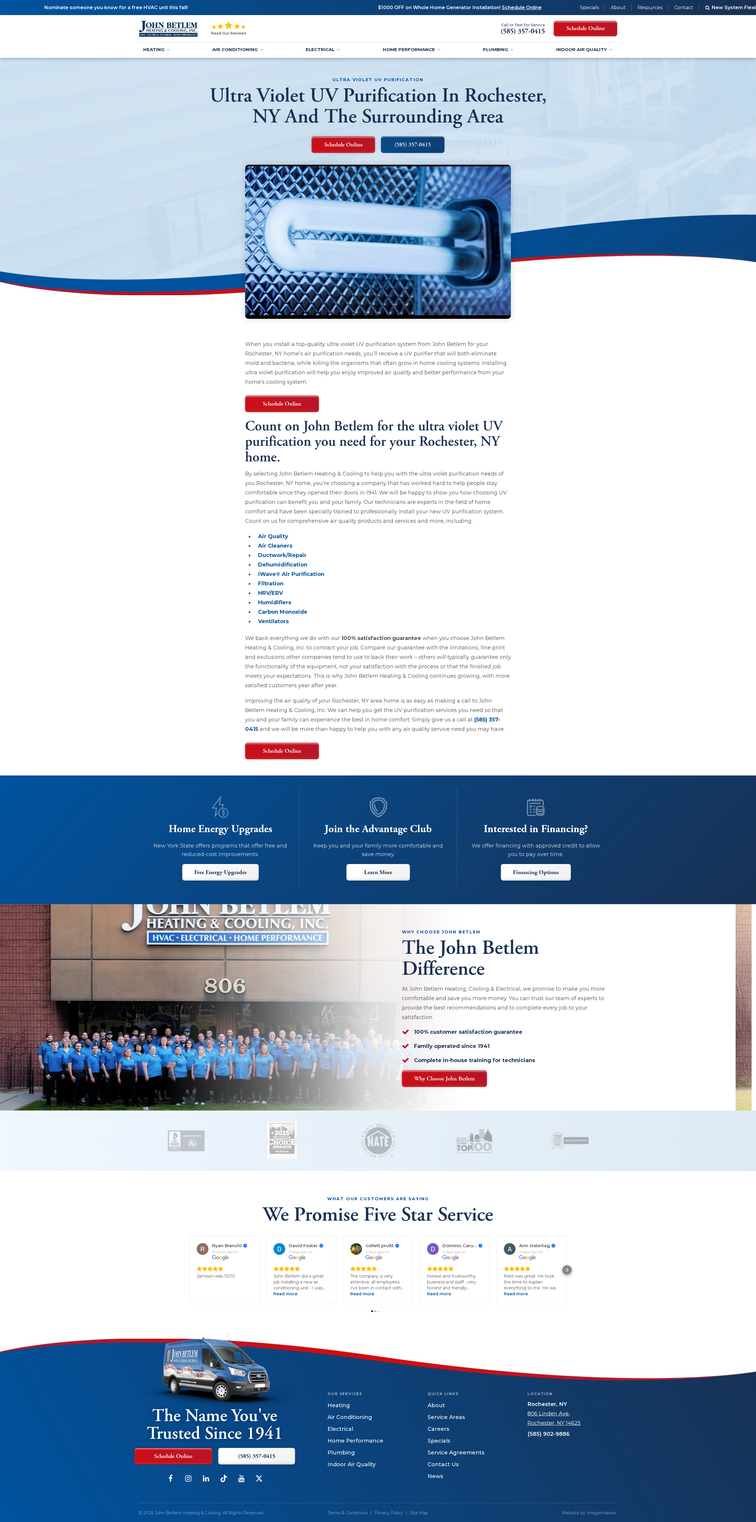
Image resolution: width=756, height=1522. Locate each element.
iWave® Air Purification (291, 574)
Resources (650, 7)
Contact (683, 7)
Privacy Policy (388, 1513)
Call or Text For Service (523, 25)
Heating (153, 49)
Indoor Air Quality (581, 49)
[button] (189, 1270)
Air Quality (273, 536)
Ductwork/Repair (282, 555)
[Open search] (707, 7)
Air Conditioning (235, 49)
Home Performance (409, 49)
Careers (438, 1429)
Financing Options (536, 873)
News (435, 1476)
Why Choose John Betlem (444, 1079)
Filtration (271, 583)
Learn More (378, 873)
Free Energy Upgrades (220, 873)
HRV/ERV (270, 593)
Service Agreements (456, 1452)
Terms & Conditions (348, 1513)
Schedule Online (282, 404)
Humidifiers (274, 602)
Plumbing (495, 49)
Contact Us (443, 1464)
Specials (589, 7)
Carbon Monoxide (282, 612)
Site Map (419, 1513)
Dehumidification (282, 564)
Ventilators (273, 621)
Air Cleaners (275, 546)
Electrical (320, 49)
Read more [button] (285, 1293)
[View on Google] (202, 1249)
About (618, 7)
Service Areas (446, 1417)
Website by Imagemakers (589, 1513)
